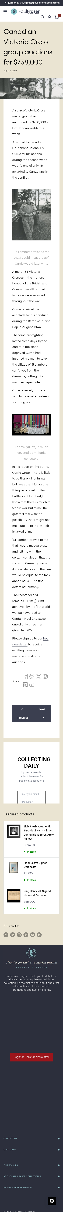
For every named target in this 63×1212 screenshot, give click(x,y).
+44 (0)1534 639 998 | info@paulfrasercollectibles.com (32, 2)
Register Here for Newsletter (31, 1056)
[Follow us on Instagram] (19, 934)
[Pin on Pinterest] (31, 677)
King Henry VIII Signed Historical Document (37, 893)
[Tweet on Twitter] (38, 677)
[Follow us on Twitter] (12, 934)
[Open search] (43, 17)
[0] (56, 17)
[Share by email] (45, 677)
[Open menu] (5, 11)
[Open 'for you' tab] (52, 1201)
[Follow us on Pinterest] (25, 934)
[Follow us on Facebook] (6, 934)
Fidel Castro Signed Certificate (35, 865)
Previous (23, 717)
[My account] (49, 17)
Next (42, 709)
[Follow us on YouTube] (32, 934)
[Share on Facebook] (25, 677)
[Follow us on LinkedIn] (39, 934)
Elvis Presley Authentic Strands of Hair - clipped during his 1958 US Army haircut (39, 832)
